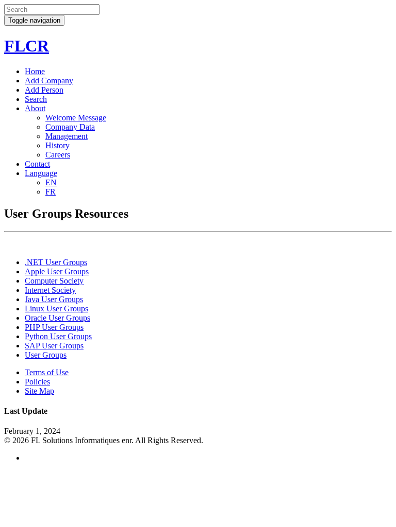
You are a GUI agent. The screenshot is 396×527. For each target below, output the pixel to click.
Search (36, 99)
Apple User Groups (57, 271)
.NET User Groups (56, 262)
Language (41, 173)
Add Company (49, 80)
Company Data (70, 126)
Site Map (39, 391)
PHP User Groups (54, 327)
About (35, 108)
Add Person (44, 89)
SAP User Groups (54, 345)
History (57, 145)
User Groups (46, 354)
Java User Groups (54, 299)
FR (50, 191)
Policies (37, 381)
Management (66, 136)
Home (35, 71)
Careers (57, 154)
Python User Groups (58, 336)
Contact (37, 164)
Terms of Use (47, 372)
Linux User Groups (56, 308)
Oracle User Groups (57, 317)
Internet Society (50, 290)
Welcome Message (75, 117)
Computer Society (54, 280)
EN (51, 182)
